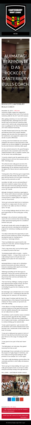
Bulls (8, 407)
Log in (23, 422)
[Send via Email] (17, 399)
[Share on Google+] (21, 399)
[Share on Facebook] (9, 399)
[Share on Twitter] (13, 399)
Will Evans (22, 88)
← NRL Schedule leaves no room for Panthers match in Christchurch (15, 410)
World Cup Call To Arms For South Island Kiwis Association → (15, 416)
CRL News (13, 407)
